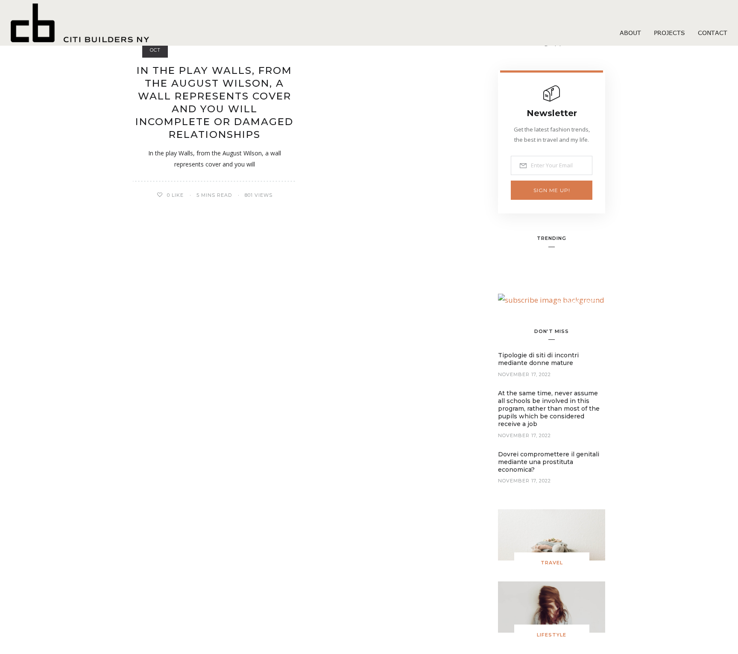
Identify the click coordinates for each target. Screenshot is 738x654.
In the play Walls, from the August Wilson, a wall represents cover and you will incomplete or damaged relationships (214, 102)
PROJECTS (669, 32)
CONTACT (712, 32)
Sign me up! (551, 190)
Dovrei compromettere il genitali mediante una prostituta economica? (548, 461)
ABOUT (630, 32)
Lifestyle (551, 635)
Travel (552, 563)
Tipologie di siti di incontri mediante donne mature (538, 359)
